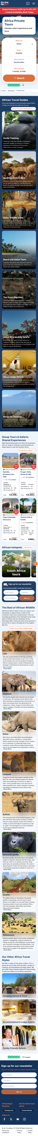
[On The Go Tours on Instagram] (24, 1119)
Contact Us (9, 1110)
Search (20, 78)
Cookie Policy (30, 1131)
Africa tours (28, 547)
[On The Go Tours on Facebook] (4, 1119)
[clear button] (32, 44)
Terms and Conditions (5, 1131)
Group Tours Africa (25, 450)
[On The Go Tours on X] (11, 1119)
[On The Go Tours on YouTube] (17, 1119)
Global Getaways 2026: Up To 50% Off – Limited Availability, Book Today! (19, 10)
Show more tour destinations (22, 109)
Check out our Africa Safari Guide (20, 628)
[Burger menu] (34, 4)
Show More (7, 668)
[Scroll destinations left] (2, 564)
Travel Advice (27, 1110)
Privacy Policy (19, 1131)
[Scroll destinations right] (35, 564)
